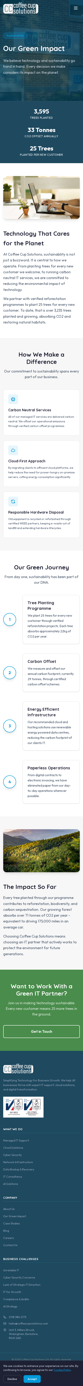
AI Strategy (10, 1306)
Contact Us (10, 1245)
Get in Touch (41, 1031)
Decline (12, 1379)
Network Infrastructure (18, 1162)
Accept (32, 1379)
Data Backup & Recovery (18, 1169)
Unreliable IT (11, 1270)
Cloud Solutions (13, 1148)
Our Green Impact (14, 1216)
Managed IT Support (16, 1140)
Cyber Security (12, 1155)
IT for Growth (12, 1292)
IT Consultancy (12, 1176)
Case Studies (11, 1223)
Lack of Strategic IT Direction (21, 1285)
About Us (9, 1209)
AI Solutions (10, 1184)
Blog (6, 1230)
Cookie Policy (62, 1370)
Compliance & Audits (16, 1299)
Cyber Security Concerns (19, 1277)
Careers (8, 1238)
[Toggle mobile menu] (76, 8)
